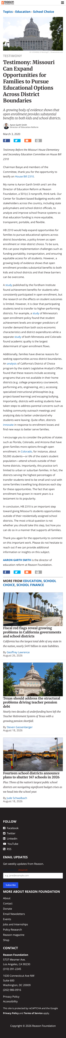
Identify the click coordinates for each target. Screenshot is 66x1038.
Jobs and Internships (15, 924)
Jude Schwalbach (17, 798)
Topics (8, 12)
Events (7, 919)
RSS (9, 849)
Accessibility (10, 1001)
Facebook (13, 828)
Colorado (26, 451)
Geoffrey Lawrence (18, 652)
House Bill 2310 (24, 176)
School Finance (30, 585)
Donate (7, 908)
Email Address (15, 869)
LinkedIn (12, 838)
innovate (8, 424)
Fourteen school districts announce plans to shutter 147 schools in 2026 (31, 775)
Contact (7, 903)
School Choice (43, 12)
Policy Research (12, 929)
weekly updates (17, 864)
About (6, 898)
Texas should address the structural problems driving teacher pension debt (31, 702)
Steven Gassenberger (20, 727)
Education (23, 12)
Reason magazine (13, 935)
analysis (12, 363)
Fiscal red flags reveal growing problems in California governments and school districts (32, 632)
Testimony (12, 56)
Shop (6, 940)
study (8, 285)
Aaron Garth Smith (17, 560)
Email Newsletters (14, 914)
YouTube (13, 844)
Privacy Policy (11, 996)
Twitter (11, 833)
